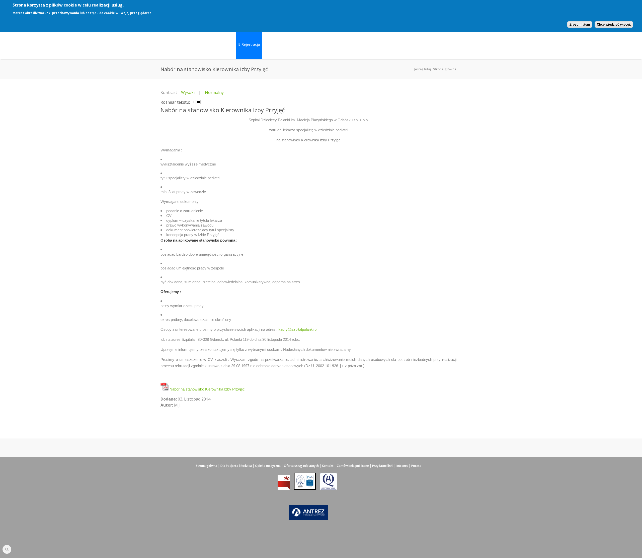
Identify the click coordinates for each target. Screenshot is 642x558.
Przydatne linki (382, 466)
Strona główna (444, 69)
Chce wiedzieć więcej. (614, 24)
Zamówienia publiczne (353, 466)
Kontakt (328, 466)
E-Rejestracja (249, 44)
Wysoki (188, 92)
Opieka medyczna (268, 466)
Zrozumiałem (580, 24)
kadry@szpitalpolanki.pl (297, 329)
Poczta (416, 466)
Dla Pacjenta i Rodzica (236, 466)
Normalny (214, 92)
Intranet (402, 466)
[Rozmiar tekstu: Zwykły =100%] (199, 102)
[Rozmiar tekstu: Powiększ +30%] (194, 102)
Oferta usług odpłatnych (301, 466)
